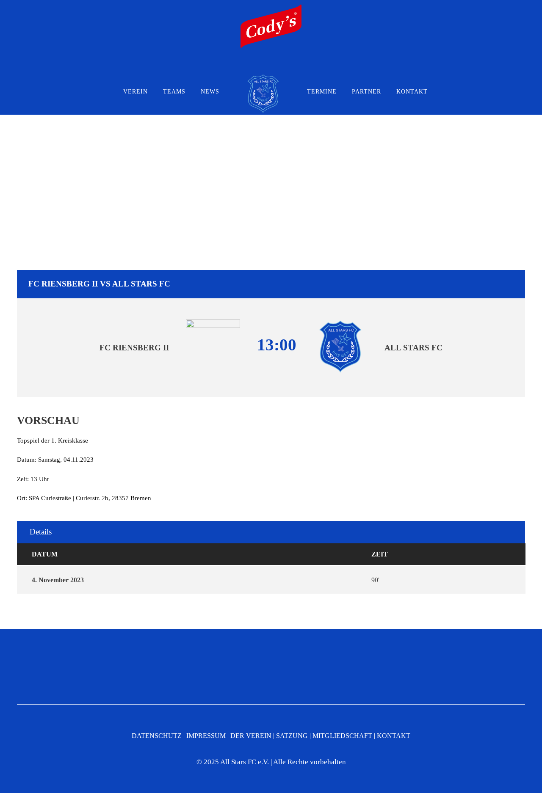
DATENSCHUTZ (157, 735)
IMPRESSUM (206, 735)
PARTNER (366, 91)
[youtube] (280, 64)
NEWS (210, 91)
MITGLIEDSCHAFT (342, 735)
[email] (246, 64)
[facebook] (263, 64)
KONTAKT (412, 91)
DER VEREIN (250, 735)
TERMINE (322, 91)
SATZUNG (292, 735)
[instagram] (298, 64)
